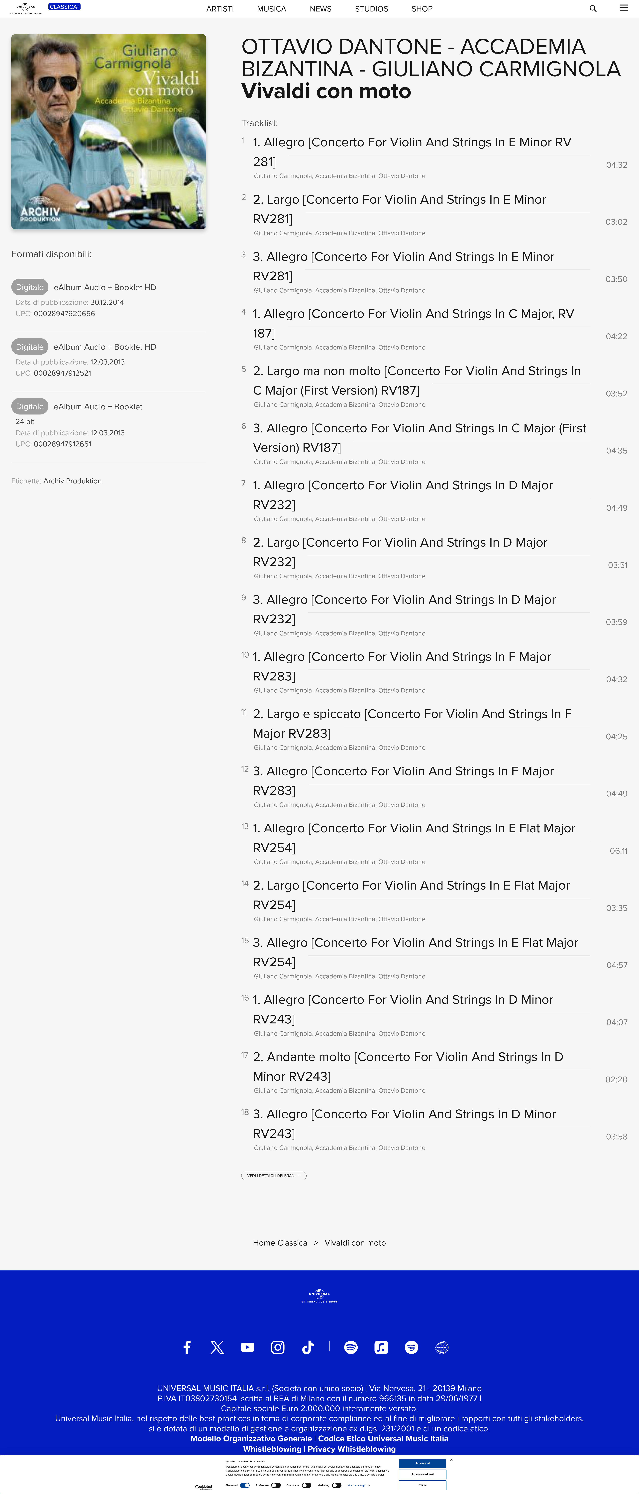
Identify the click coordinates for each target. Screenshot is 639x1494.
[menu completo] (624, 7)
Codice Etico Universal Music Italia (383, 1438)
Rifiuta (422, 1485)
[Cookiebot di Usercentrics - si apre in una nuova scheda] (203, 1487)
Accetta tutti (423, 1463)
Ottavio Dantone (341, 45)
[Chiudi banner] (451, 1460)
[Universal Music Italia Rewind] (442, 1347)
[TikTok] (308, 1347)
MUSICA (271, 8)
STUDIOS (371, 8)
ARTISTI (220, 8)
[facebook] (187, 1347)
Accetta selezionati (423, 1474)
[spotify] (351, 1347)
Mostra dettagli (356, 1485)
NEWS (321, 8)
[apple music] (381, 1347)
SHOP (422, 8)
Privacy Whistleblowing (352, 1449)
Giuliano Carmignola (496, 67)
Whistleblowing (272, 1449)
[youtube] (248, 1347)
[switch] (276, 1485)
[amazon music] (412, 1347)
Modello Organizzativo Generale (251, 1438)
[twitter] (217, 1347)
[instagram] (278, 1347)
